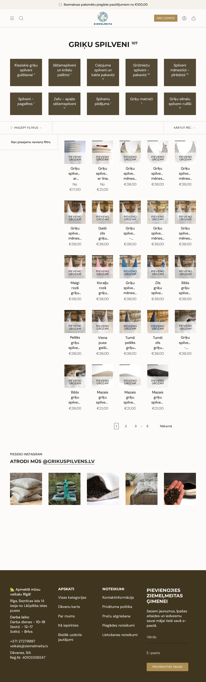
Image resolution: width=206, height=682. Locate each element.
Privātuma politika (117, 606)
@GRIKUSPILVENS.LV (69, 461)
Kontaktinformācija (118, 597)
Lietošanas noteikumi (120, 634)
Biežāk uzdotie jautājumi (70, 637)
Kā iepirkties (68, 625)
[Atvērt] (12, 18)
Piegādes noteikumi (118, 625)
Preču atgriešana (116, 616)
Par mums (66, 616)
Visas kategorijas (72, 597)
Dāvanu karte (69, 606)
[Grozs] (193, 18)
